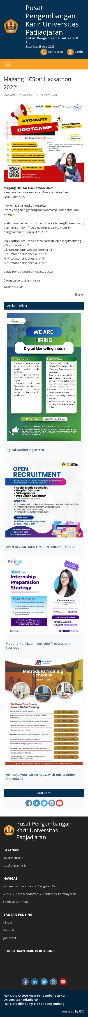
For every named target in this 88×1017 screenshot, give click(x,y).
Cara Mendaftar (27, 894)
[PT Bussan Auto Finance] (71, 966)
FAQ (8, 894)
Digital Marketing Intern (24, 450)
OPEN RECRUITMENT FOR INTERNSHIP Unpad (40, 547)
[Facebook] (28, 803)
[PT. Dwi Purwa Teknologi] (44, 966)
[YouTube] (59, 803)
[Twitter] (44, 803)
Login (79, 52)
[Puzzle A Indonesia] (44, 959)
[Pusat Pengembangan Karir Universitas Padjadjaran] (11, 26)
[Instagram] (51, 803)
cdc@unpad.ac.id (15, 865)
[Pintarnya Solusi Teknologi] (17, 959)
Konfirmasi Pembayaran (59, 894)
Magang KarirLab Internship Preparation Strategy (37, 646)
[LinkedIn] (36, 803)
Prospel (8, 930)
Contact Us (55, 52)
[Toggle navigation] (8, 64)
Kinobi (7, 922)
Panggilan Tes (47, 886)
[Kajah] (17, 966)
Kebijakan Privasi (17, 902)
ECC (81, 1011)
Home (9, 886)
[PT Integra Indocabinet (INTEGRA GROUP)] (71, 959)
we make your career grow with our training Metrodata (40, 777)
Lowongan (26, 886)
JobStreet (9, 938)
